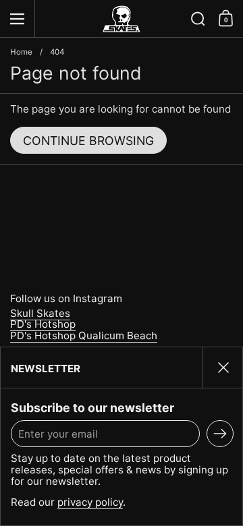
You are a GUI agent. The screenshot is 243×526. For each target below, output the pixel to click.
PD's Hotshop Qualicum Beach (83, 335)
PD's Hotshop (43, 324)
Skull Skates (40, 313)
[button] (198, 19)
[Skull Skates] (121, 18)
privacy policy (90, 502)
